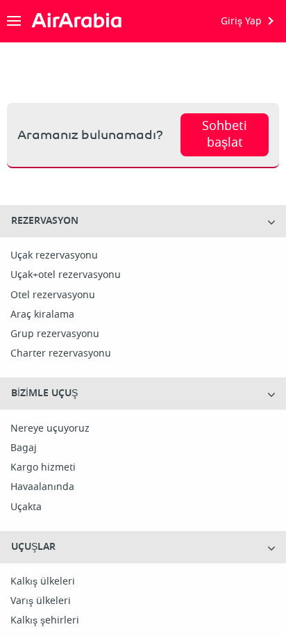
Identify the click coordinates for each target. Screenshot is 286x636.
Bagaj (23, 448)
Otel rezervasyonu (52, 295)
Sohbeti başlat (224, 134)
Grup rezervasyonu (54, 334)
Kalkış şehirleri (44, 620)
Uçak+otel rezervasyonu (65, 275)
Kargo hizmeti (43, 468)
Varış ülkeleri (40, 601)
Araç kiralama (42, 315)
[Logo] (80, 21)
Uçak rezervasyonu (54, 256)
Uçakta (26, 507)
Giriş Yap (241, 21)
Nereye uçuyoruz (50, 429)
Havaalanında (42, 487)
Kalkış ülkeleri (42, 582)
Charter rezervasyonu (60, 354)
